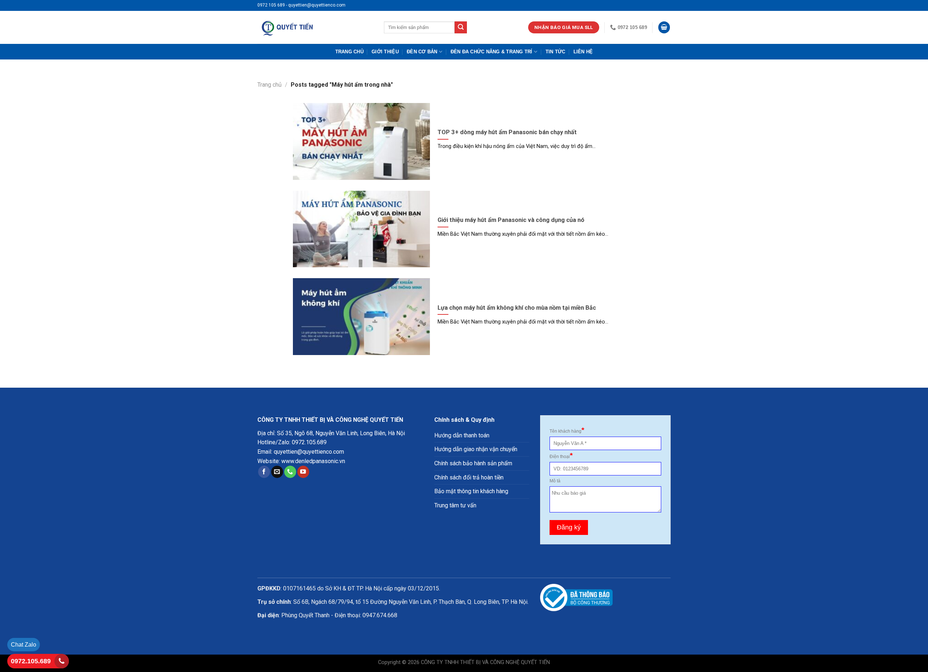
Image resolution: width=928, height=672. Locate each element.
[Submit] (461, 27)
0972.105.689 (309, 442)
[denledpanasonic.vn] (315, 27)
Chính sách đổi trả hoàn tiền (469, 477)
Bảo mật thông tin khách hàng (471, 491)
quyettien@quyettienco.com (309, 451)
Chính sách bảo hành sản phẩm (473, 463)
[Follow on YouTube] (303, 472)
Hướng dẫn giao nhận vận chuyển (475, 449)
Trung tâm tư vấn (455, 505)
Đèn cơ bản (422, 51)
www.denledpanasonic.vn (313, 461)
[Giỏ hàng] (664, 27)
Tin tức (556, 51)
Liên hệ (583, 51)
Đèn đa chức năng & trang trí (492, 51)
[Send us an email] (277, 472)
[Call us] (290, 472)
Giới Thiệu (385, 51)
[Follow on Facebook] (264, 472)
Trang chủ (349, 51)
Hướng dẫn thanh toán (461, 435)
